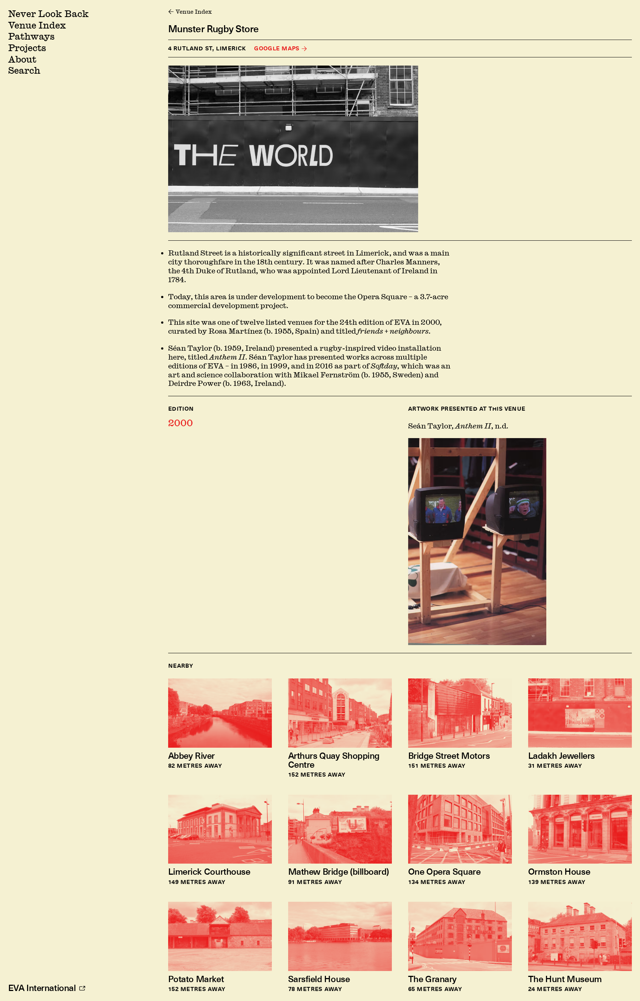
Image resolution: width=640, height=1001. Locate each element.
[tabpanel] (520, 524)
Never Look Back (48, 13)
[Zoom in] (293, 149)
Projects (27, 47)
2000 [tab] (180, 422)
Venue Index (37, 25)
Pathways (31, 36)
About (22, 59)
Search (24, 70)
